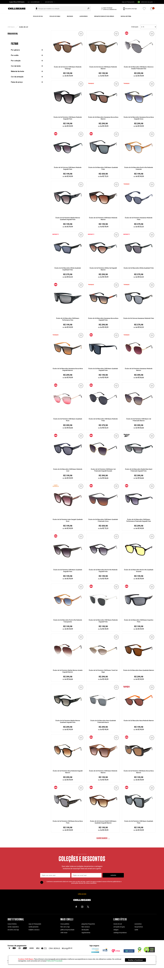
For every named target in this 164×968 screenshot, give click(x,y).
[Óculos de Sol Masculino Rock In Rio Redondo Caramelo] (138, 162)
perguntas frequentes (88, 924)
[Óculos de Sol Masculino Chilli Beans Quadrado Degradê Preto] (103, 363)
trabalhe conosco (34, 930)
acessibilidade (35, 2)
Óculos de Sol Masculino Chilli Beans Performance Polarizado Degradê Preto (138, 520)
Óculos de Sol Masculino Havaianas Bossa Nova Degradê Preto (103, 319)
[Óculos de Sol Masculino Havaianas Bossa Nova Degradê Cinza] (138, 112)
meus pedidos (64, 924)
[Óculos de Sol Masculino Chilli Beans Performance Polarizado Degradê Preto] (138, 514)
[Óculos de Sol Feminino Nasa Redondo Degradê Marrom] (67, 766)
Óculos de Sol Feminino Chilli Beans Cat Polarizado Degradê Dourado (103, 470)
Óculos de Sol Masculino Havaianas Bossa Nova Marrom (103, 118)
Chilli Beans (11, 27)
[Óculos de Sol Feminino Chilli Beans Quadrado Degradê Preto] (67, 564)
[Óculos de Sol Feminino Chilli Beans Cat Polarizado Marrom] (138, 414)
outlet (136, 930)
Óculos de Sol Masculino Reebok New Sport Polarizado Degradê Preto (138, 470)
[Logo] (18, 9)
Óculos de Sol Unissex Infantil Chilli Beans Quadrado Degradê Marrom (103, 822)
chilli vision (63, 932)
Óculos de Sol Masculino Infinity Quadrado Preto (139, 268)
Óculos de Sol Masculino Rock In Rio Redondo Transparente (67, 621)
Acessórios (84, 16)
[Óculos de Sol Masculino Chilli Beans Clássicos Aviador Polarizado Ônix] (138, 62)
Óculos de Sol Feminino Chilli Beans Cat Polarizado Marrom (138, 419)
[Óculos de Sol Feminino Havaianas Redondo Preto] (138, 212)
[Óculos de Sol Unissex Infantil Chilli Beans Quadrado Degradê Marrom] (103, 816)
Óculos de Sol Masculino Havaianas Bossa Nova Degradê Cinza (139, 118)
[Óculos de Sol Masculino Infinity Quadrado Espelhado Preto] (67, 263)
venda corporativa (13, 927)
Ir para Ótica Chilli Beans (16, 2)
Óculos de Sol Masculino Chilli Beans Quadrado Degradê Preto (103, 369)
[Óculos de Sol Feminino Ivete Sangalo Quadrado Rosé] (67, 514)
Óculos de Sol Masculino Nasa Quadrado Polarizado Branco (103, 721)
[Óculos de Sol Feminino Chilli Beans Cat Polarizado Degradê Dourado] (103, 464)
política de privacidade (67, 930)
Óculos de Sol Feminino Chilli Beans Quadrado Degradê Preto (67, 570)
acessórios (138, 924)
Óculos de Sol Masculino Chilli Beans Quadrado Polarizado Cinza (103, 520)
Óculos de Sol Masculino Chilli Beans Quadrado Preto (103, 168)
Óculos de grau (55, 16)
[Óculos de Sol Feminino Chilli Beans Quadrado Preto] (138, 816)
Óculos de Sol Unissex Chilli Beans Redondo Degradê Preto (67, 168)
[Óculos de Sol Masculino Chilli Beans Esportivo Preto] (138, 615)
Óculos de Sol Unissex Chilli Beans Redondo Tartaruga (67, 67)
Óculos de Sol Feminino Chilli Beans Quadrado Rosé (67, 419)
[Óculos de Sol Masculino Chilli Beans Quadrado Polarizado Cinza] (103, 514)
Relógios (70, 16)
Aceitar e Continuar (135, 960)
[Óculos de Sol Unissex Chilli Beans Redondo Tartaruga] (67, 62)
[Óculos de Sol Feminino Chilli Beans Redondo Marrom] (103, 212)
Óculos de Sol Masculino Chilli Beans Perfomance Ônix (67, 319)
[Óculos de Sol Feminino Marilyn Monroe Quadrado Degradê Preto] (67, 212)
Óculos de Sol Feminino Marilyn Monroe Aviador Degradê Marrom (68, 671)
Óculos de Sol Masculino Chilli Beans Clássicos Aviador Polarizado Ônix (139, 67)
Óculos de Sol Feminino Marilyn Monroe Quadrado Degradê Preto (67, 218)
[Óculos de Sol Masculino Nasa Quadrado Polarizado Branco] (103, 715)
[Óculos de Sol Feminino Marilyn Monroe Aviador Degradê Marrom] (67, 665)
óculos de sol (117, 924)
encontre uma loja (13, 930)
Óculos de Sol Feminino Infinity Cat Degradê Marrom (103, 269)
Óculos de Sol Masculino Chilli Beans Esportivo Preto (138, 621)
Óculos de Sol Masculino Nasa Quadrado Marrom (138, 670)
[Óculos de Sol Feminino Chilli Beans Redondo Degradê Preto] (67, 112)
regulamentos (86, 932)
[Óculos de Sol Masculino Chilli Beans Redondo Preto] (103, 414)
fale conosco (86, 927)
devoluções (85, 930)
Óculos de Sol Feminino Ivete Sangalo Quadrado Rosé (68, 520)
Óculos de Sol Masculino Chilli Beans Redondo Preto (103, 419)
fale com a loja (65, 927)
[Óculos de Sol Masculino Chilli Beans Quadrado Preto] (103, 162)
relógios (115, 930)
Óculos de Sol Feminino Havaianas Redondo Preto (138, 218)
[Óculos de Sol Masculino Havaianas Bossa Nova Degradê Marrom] (67, 363)
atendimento (49, 2)
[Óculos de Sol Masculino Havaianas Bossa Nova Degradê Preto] (103, 313)
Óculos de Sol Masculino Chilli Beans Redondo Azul (67, 470)
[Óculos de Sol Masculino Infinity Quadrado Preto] (138, 263)
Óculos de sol (38, 16)
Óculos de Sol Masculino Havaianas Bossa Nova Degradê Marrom (68, 369)
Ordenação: (134, 27)
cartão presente (33, 927)
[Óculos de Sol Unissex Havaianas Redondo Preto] (138, 313)
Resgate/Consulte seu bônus (104, 16)
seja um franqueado (128, 2)
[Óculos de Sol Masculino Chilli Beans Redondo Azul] (67, 464)
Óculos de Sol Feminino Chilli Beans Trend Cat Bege (103, 671)
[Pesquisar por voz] (36, 8)
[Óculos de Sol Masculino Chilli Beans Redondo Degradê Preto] (103, 615)
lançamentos (139, 927)
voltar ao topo (82, 894)
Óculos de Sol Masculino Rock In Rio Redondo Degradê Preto (103, 570)
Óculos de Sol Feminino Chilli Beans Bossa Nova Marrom (139, 771)
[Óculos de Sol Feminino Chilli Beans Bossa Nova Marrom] (138, 766)
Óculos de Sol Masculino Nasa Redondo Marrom (139, 720)
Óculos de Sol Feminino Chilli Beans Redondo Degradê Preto (68, 118)
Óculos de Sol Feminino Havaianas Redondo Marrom (138, 369)
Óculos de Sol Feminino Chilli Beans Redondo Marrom (103, 218)
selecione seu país (147, 2)
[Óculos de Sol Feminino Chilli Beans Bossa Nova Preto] (67, 816)
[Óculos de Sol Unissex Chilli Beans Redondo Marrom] (103, 62)
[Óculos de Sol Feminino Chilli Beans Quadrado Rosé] (67, 414)
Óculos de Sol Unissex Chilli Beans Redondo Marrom (103, 67)
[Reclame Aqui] (139, 952)
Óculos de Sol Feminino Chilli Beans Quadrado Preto (138, 822)
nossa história (12, 924)
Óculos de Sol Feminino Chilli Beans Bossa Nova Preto (68, 822)
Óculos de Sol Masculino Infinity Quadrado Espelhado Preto (67, 269)
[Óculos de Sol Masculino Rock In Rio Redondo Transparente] (67, 615)
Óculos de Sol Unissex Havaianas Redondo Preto (138, 318)
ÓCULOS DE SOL (23, 27)
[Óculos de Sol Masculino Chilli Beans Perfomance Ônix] (67, 313)
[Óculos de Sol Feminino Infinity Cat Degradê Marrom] (103, 263)
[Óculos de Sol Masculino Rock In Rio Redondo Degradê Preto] (103, 564)
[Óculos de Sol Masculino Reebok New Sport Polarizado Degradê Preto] (138, 464)
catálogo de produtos (120, 932)
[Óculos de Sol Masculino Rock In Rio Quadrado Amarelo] (138, 564)
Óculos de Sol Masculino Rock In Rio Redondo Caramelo (138, 168)
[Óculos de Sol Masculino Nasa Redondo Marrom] (138, 715)
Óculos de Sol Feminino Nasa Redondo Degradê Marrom (68, 771)
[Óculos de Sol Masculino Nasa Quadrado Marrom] (138, 665)
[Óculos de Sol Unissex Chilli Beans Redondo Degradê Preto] (67, 162)
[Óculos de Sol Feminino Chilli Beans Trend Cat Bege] (103, 665)
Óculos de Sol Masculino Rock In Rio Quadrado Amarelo (138, 570)
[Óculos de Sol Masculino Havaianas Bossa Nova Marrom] (103, 112)
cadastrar (113, 875)
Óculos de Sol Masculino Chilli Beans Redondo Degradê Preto (103, 621)
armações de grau (119, 927)
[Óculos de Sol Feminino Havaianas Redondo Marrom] (138, 363)
